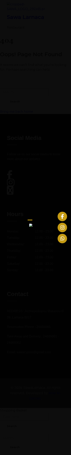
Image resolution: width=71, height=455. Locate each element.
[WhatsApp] (62, 238)
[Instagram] (62, 227)
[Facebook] (62, 216)
